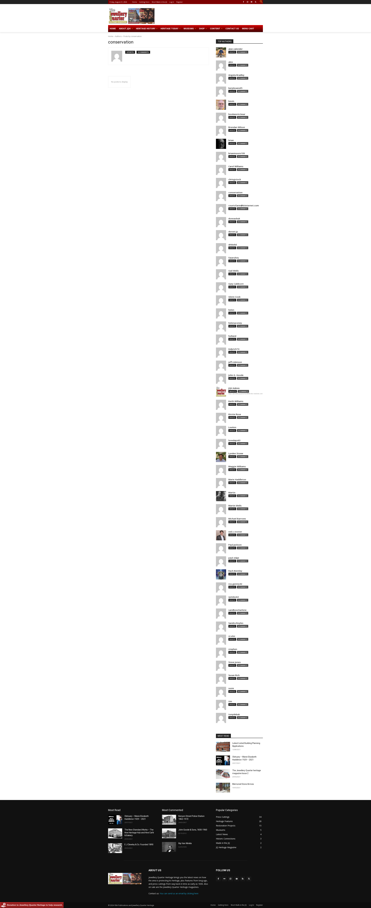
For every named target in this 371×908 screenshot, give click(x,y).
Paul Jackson (235, 544)
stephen (232, 649)
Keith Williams (235, 401)
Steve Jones (234, 662)
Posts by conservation (132, 36)
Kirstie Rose (234, 414)
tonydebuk (234, 714)
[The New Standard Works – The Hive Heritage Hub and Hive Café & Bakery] (115, 833)
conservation (235, 192)
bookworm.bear (236, 114)
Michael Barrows (237, 518)
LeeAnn (232, 427)
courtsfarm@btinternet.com (243, 205)
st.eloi (231, 636)
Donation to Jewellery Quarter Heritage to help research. (35, 905)
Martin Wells (235, 505)
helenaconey (235, 323)
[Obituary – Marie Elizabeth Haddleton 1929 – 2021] (223, 760)
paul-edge (233, 557)
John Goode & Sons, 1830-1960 (192, 830)
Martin (231, 492)
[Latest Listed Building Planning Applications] (223, 747)
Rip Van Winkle (185, 843)
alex (230, 62)
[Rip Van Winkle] (169, 847)
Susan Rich (234, 675)
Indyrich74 (233, 349)
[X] (255, 2)
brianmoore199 (236, 153)
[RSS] (242, 879)
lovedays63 (234, 440)
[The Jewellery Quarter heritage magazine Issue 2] (223, 774)
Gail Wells (233, 270)
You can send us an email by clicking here (179, 893)
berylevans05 (235, 88)
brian (231, 140)
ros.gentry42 (235, 584)
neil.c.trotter (235, 531)
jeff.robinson (235, 362)
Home (110, 36)
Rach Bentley (235, 570)
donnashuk (234, 218)
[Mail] (251, 2)
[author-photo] (118, 56)
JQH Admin (234, 388)
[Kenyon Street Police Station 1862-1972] (169, 820)
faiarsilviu (233, 257)
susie (231, 688)
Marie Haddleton (237, 479)
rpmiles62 (233, 597)
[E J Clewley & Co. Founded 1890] (115, 848)
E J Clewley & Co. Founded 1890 (138, 844)
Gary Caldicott (236, 283)
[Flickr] (224, 879)
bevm (231, 101)
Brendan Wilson (236, 127)
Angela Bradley (236, 75)
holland (232, 336)
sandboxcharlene (237, 610)
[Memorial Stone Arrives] (223, 788)
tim (230, 701)
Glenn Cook (234, 296)
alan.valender (235, 49)
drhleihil (232, 244)
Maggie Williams (237, 466)
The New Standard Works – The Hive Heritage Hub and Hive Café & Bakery (139, 833)
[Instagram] (247, 2)
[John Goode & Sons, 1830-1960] (169, 833)
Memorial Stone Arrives (243, 784)
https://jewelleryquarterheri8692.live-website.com (245, 393)
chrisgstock (234, 179)
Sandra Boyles (235, 623)
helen (231, 310)
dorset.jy (233, 231)
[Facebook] (243, 2)
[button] (261, 1)
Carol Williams (235, 166)
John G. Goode (235, 375)
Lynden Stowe (235, 453)
